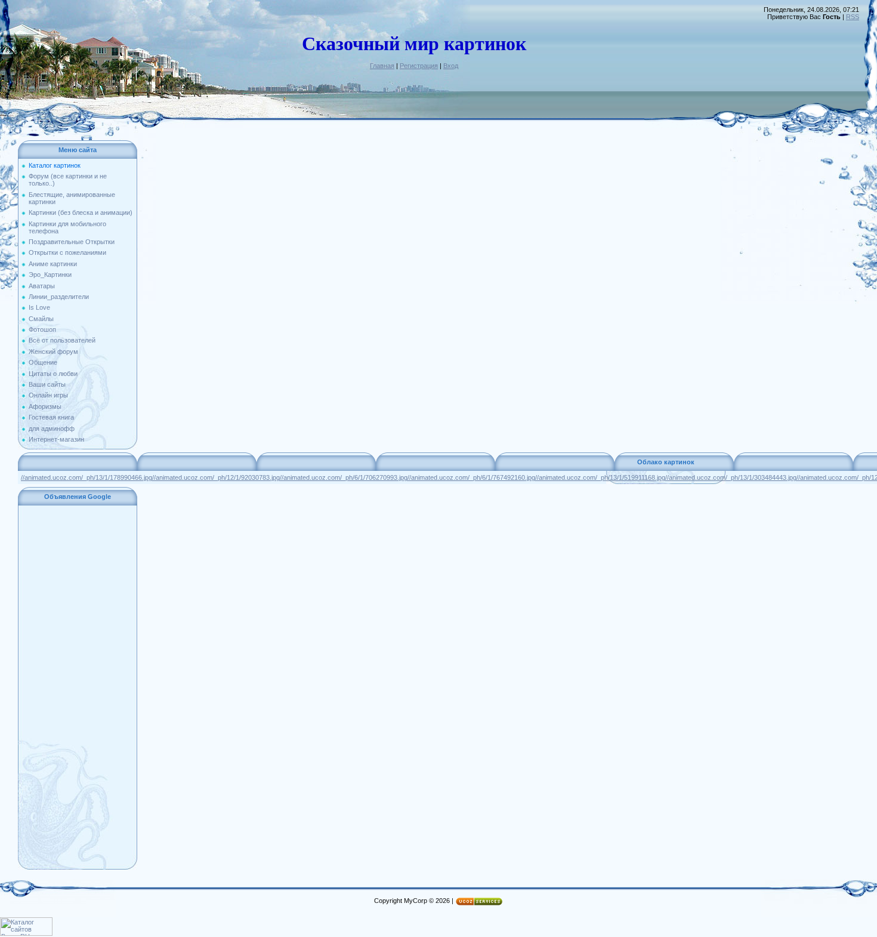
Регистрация (419, 65)
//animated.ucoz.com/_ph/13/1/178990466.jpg (86, 477)
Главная (382, 65)
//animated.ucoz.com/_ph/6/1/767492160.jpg (471, 477)
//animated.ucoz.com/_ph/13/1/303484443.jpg (730, 477)
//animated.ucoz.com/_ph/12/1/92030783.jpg (216, 477)
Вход (450, 65)
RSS (852, 16)
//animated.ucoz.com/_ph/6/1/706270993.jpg (343, 477)
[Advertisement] (77, 687)
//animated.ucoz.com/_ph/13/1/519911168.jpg (600, 477)
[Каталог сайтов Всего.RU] (26, 933)
